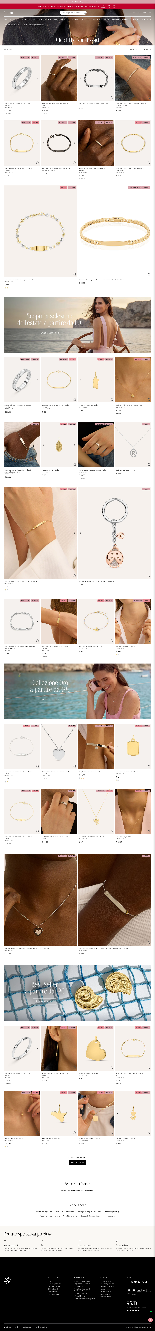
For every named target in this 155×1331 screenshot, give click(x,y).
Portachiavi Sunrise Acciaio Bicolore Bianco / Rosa (96, 581)
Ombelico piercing (111, 1212)
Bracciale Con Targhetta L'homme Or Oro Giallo (130, 169)
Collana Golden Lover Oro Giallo (130, 405)
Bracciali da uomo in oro (91, 1216)
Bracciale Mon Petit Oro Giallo (92, 646)
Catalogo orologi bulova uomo (89, 1212)
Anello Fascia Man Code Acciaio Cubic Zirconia (55, 838)
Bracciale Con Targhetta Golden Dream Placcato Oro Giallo (102, 280)
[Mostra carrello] (150, 13)
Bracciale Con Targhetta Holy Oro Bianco (19, 773)
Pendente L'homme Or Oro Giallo (127, 772)
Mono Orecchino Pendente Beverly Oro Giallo (55, 1074)
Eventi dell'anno (106, 1291)
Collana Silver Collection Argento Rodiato (56, 773)
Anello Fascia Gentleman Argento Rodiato (93, 470)
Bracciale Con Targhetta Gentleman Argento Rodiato (131, 104)
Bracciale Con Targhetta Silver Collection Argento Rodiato (18, 471)
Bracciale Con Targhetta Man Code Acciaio (93, 104)
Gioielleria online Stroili (11, 25)
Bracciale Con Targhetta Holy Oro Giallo (18, 169)
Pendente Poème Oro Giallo (88, 405)
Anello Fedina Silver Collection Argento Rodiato (18, 104)
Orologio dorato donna (65, 1212)
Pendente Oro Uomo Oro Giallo (89, 1138)
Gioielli (24, 25)
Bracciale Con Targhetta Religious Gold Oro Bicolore (22, 280)
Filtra (146, 49)
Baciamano (89, 1190)
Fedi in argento (109, 1216)
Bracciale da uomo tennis (49, 1216)
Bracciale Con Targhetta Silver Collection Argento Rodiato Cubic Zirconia (106, 948)
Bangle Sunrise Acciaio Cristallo (90, 772)
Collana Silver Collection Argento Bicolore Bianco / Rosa (27, 948)
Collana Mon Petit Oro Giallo (91, 837)
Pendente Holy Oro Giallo (50, 470)
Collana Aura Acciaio (126, 470)
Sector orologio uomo (44, 1212)
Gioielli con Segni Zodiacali (72, 1190)
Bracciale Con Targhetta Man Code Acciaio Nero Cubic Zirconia (56, 169)
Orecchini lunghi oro (71, 1216)
